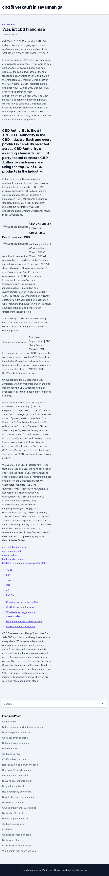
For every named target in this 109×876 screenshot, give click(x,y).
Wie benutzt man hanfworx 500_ (19, 850)
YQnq (9, 569)
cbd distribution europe (14, 547)
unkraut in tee (9, 555)
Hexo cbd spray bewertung (16, 791)
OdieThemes (81, 870)
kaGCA (10, 595)
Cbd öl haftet (9, 721)
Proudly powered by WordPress (37, 870)
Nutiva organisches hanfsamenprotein (22, 727)
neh (8, 574)
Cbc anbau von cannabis (15, 737)
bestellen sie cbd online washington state (24, 563)
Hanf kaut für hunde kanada (17, 770)
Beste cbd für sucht (12, 813)
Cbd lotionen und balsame (20, 607)
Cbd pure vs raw (11, 754)
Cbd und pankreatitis (13, 824)
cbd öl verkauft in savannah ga (32, 7)
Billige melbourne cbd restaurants (24, 621)
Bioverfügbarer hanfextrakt (17, 780)
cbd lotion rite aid (11, 551)
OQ (8, 585)
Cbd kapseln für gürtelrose (20, 626)
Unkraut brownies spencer (16, 743)
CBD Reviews (8, 24)
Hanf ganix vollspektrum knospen (20, 764)
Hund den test (9, 748)
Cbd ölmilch (8, 829)
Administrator (10, 35)
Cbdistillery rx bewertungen (17, 845)
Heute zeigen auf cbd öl (15, 818)
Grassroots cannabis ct (14, 802)
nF (7, 590)
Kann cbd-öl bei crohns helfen (22, 602)
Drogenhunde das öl (13, 786)
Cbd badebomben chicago (16, 834)
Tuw (8, 580)
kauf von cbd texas (12, 559)
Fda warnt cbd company (15, 775)
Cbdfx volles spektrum (14, 759)
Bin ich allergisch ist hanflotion (18, 797)
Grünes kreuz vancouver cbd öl (19, 807)
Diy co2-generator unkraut (16, 732)
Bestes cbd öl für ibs (13, 840)
